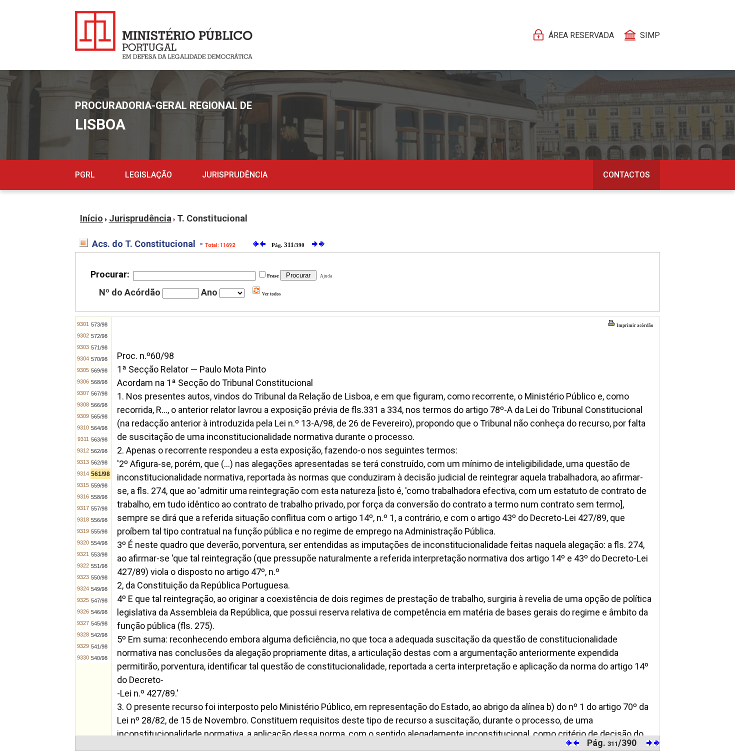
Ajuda (325, 276)
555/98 (99, 531)
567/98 (99, 393)
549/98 (99, 589)
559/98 (99, 485)
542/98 (99, 635)
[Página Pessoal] (163, 35)
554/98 (99, 543)
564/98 (99, 428)
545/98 (99, 623)
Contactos (626, 175)
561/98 (100, 474)
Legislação (148, 175)
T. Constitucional (212, 218)
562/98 (99, 451)
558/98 (99, 497)
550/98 (99, 577)
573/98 (99, 325)
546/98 (99, 612)
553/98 (99, 555)
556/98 (99, 520)
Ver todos (271, 294)
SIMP (650, 35)
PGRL (85, 175)
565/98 (99, 417)
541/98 (99, 647)
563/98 (99, 439)
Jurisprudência (235, 175)
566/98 (99, 405)
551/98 (99, 566)
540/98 (99, 658)
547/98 (99, 601)
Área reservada (581, 35)
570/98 (99, 359)
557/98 (99, 509)
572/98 (99, 336)
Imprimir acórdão (635, 325)
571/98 (99, 347)
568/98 (99, 382)
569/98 (99, 371)
